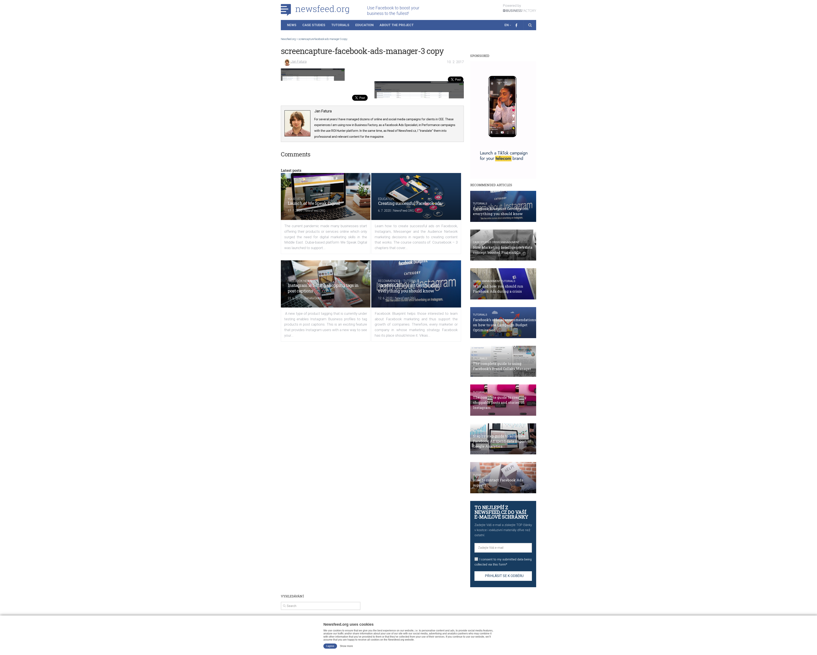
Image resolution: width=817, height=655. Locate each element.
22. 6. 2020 (295, 298)
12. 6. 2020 (385, 298)
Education (364, 25)
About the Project (397, 25)
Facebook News (300, 281)
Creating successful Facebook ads (409, 203)
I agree (330, 646)
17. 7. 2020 (295, 210)
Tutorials (340, 25)
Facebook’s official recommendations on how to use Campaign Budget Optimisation (504, 325)
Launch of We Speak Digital (314, 203)
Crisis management (505, 242)
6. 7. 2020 (384, 210)
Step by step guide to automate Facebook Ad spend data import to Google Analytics (502, 441)
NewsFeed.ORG (314, 210)
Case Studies (313, 25)
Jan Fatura (299, 62)
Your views (296, 199)
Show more (346, 646)
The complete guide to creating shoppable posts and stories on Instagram (499, 402)
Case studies (482, 242)
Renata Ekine (312, 298)
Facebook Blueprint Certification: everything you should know (409, 287)
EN (506, 25)
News (291, 25)
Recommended (389, 281)
